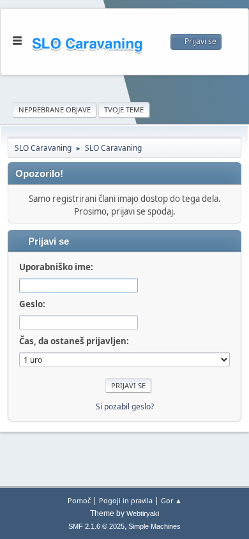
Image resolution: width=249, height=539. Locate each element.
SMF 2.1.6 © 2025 (96, 526)
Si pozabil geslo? (125, 406)
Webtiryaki (142, 513)
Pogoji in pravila (126, 500)
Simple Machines (154, 526)
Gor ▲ (171, 500)
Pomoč (79, 500)
